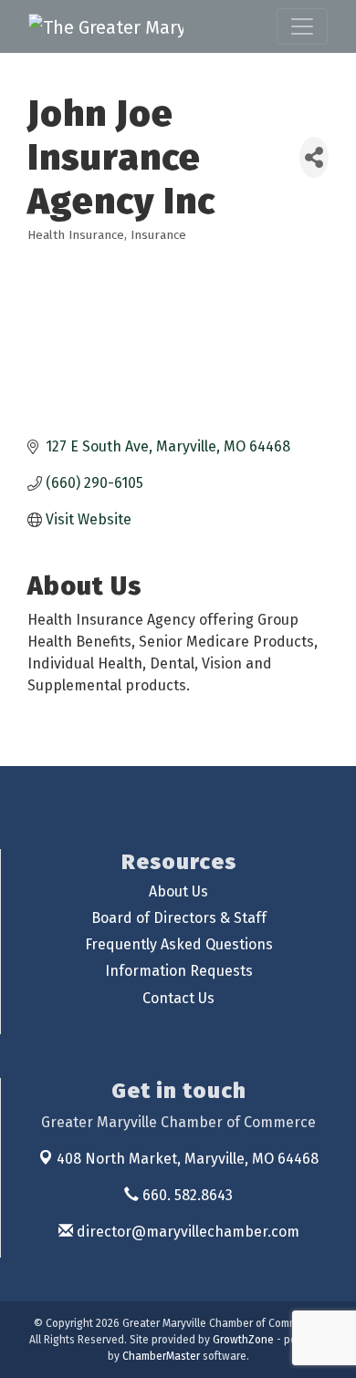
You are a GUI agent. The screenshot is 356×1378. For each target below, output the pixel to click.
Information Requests (179, 970)
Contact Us (178, 998)
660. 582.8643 (186, 1195)
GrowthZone (243, 1339)
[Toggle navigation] (302, 26)
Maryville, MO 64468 (188, 1158)
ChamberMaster (161, 1356)
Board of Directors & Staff (179, 918)
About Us (178, 891)
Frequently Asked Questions (179, 944)
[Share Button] (314, 157)
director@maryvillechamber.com (186, 1231)
